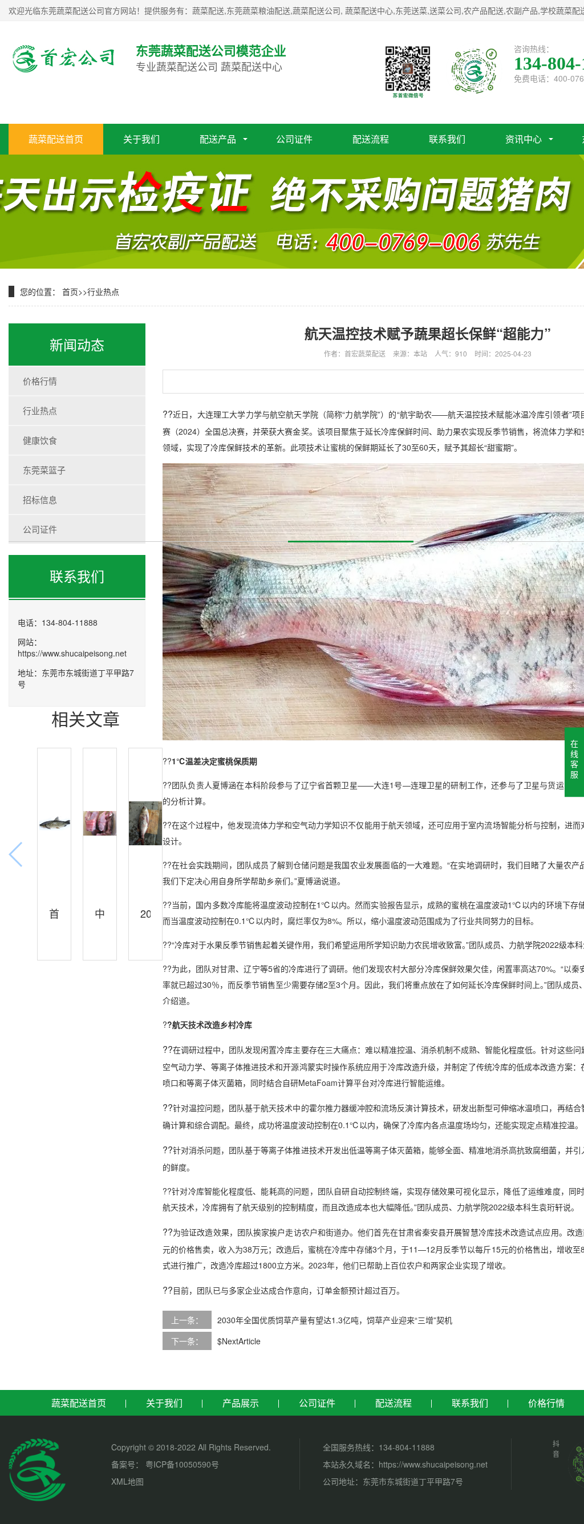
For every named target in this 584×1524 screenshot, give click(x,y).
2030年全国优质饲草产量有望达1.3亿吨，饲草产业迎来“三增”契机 (334, 1320)
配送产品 (218, 138)
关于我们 (141, 138)
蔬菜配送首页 (56, 138)
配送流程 (370, 138)
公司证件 (294, 138)
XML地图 (127, 1481)
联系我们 (447, 138)
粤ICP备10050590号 (181, 1464)
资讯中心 (523, 138)
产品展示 (240, 1402)
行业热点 (103, 291)
